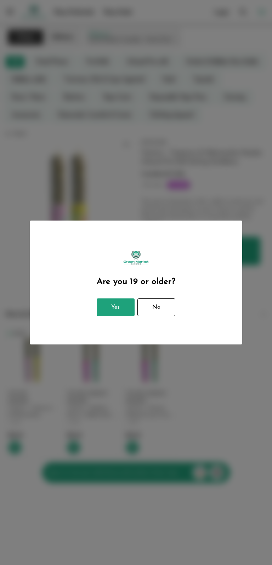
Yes (115, 307)
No (156, 307)
